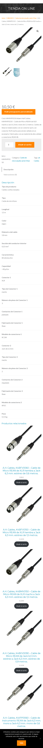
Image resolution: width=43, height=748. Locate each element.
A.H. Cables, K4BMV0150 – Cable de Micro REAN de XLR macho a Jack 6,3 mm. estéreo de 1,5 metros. (21, 594)
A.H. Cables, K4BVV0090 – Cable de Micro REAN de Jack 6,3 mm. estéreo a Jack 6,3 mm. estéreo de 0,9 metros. (21, 657)
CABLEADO (10, 18)
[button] (38, 31)
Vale (21, 743)
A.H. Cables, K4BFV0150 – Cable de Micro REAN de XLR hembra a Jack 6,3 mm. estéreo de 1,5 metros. (21, 532)
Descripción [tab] (8, 169)
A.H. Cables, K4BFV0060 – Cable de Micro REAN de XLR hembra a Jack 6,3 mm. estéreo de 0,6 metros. (21, 471)
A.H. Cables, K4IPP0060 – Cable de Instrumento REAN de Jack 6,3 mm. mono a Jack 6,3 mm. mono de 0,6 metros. (21, 722)
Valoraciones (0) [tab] (10, 174)
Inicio (3, 18)
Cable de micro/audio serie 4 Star (25, 18)
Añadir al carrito (25, 145)
